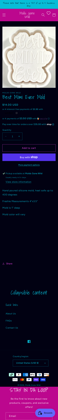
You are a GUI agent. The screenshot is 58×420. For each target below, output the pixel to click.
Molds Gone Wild (32, 385)
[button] (4, 15)
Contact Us (12, 327)
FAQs (9, 320)
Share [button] (9, 263)
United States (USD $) (27, 363)
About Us (11, 313)
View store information (18, 181)
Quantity (6, 130)
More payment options (29, 165)
